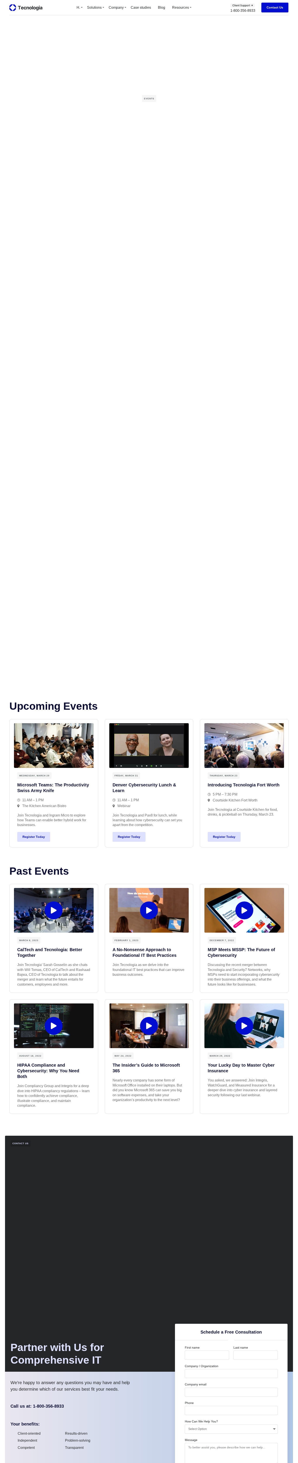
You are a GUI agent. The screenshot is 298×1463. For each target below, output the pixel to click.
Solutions (94, 7)
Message (191, 1440)
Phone (189, 1403)
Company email (195, 1384)
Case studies (141, 7)
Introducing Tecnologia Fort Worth (243, 784)
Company (116, 7)
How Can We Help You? (201, 1421)
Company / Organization (201, 1366)
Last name (240, 1347)
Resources (180, 7)
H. (78, 7)
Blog (161, 7)
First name (192, 1347)
